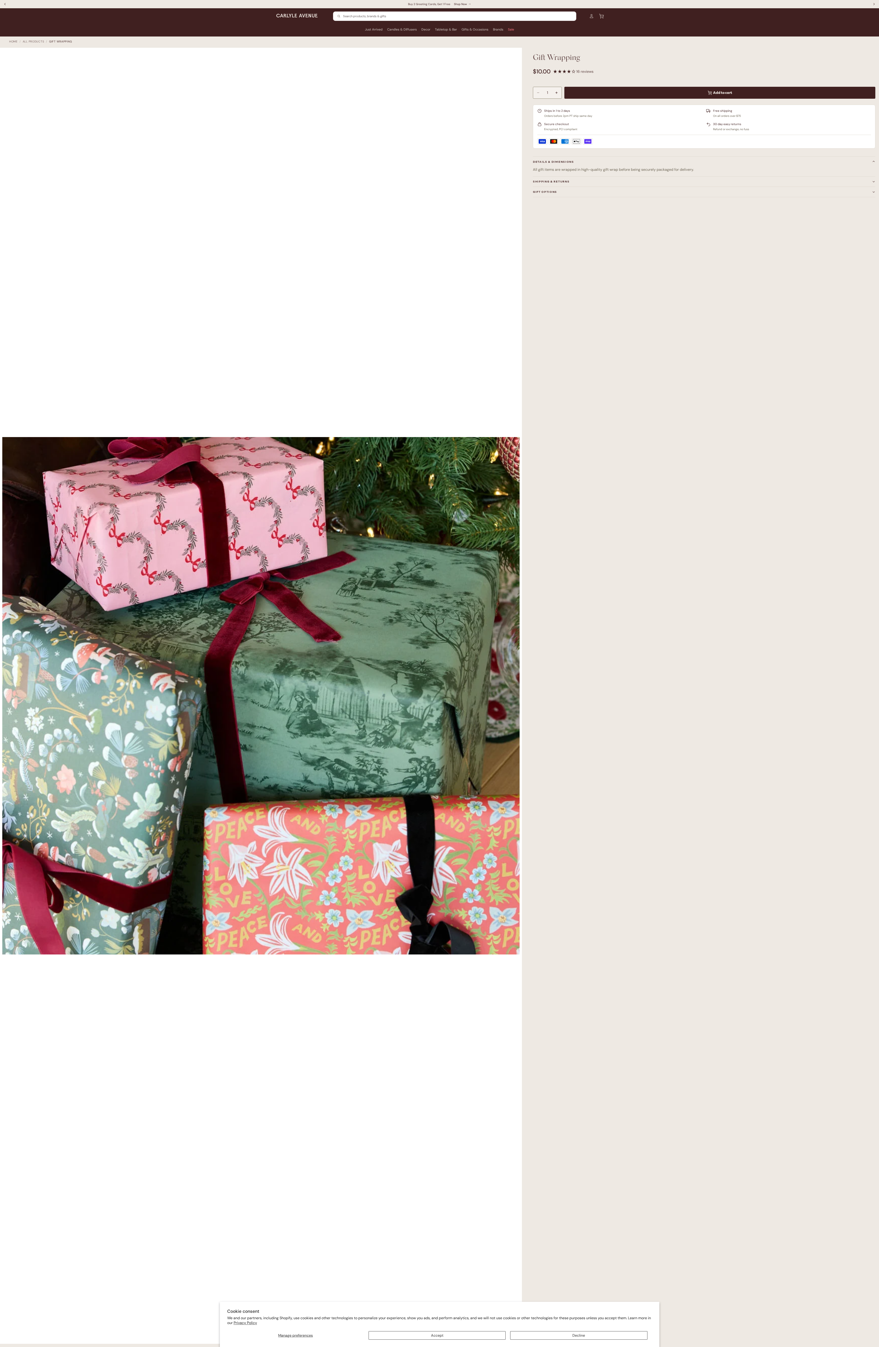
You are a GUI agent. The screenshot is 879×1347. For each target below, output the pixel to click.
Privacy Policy (245, 1322)
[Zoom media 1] (263, 698)
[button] (564, 71)
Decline (578, 1335)
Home (13, 41)
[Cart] (601, 16)
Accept (437, 1335)
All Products (33, 41)
